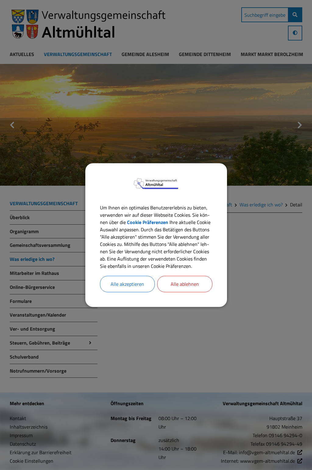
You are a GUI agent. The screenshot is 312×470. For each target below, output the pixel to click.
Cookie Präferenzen (147, 222)
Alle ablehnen (185, 284)
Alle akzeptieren (127, 284)
